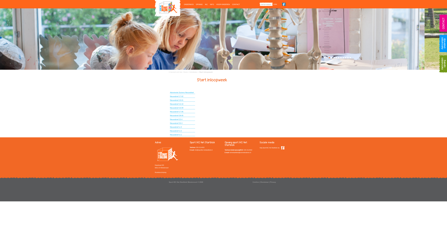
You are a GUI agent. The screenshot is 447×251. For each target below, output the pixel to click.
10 (345, 57)
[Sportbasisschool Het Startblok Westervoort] (167, 8)
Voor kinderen (223, 4)
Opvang (199, 4)
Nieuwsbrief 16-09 (176, 108)
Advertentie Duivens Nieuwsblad (182, 92)
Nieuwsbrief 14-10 (176, 104)
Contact (236, 4)
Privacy (273, 182)
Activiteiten (193, 72)
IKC (206, 4)
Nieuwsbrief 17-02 (176, 96)
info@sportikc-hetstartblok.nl (204, 150)
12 (350, 57)
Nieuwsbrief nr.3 (176, 127)
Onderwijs (189, 4)
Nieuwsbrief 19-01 (176, 100)
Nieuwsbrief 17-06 (176, 112)
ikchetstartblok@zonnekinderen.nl (240, 152)
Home (185, 72)
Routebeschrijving (160, 172)
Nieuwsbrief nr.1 (176, 135)
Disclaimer (264, 182)
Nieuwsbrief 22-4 (176, 119)
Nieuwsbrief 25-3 (176, 123)
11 (348, 57)
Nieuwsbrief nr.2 (176, 131)
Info (212, 4)
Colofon (256, 182)
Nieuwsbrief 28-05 (176, 115)
